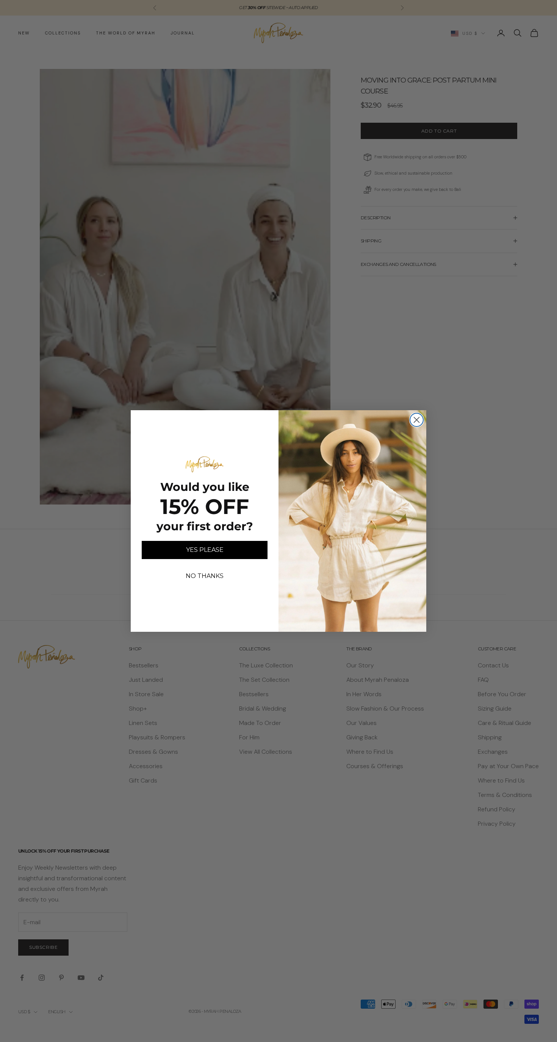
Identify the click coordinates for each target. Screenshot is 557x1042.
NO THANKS (205, 576)
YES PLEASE (205, 549)
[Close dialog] (416, 419)
